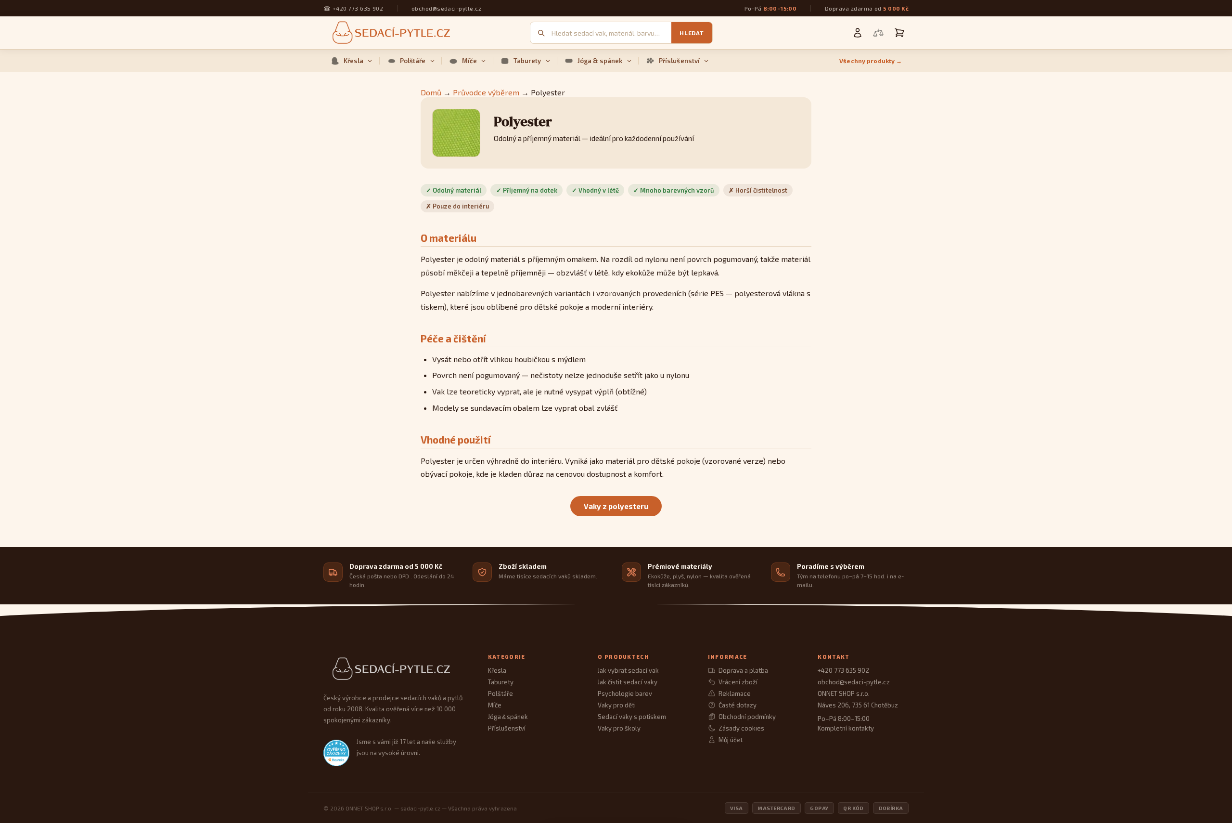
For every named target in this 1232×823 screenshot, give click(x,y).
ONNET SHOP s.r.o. (844, 693)
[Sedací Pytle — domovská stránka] (396, 669)
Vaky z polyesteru (616, 506)
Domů (431, 92)
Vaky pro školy (619, 728)
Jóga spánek (508, 716)
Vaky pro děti (617, 705)
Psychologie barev (625, 693)
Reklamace (735, 693)
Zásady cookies (741, 728)
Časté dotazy (738, 705)
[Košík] (899, 33)
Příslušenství (679, 61)
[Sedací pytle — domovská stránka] (389, 33)
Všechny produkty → (870, 61)
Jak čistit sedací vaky (627, 682)
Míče (469, 61)
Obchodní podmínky (747, 716)
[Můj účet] (857, 33)
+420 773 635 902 (358, 8)
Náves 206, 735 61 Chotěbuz (858, 705)
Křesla (354, 61)
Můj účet (731, 740)
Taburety (527, 61)
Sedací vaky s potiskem (632, 716)
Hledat (692, 32)
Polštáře (413, 61)
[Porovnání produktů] (878, 33)
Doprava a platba (743, 670)
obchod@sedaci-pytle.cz (446, 8)
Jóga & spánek (600, 61)
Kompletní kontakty (846, 728)
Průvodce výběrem (486, 92)
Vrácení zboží (738, 682)
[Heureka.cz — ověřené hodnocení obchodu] (336, 753)
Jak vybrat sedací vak (628, 670)
